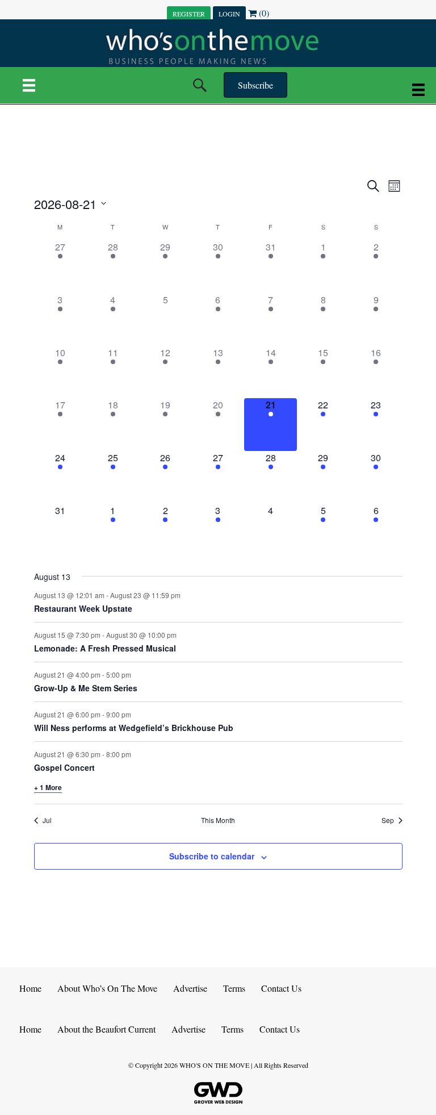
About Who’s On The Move (107, 988)
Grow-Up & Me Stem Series (85, 688)
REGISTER (189, 13)
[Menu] (29, 85)
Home (30, 988)
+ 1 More (48, 787)
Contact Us (281, 988)
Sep (388, 820)
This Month (218, 820)
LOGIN (229, 13)
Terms (234, 988)
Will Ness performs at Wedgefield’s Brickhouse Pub (133, 727)
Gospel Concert (64, 767)
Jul (47, 820)
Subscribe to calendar (211, 856)
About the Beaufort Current (106, 1029)
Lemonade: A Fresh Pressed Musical (105, 648)
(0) (263, 13)
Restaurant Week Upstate (83, 608)
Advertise (190, 988)
